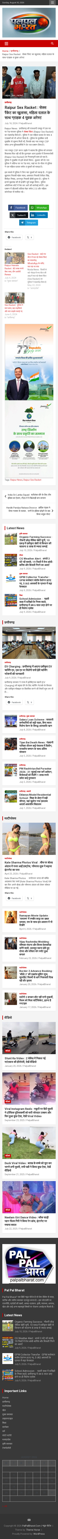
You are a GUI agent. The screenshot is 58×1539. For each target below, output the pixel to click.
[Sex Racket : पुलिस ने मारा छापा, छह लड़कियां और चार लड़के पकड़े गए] (14, 297)
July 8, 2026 (25, 729)
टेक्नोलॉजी (6, 1448)
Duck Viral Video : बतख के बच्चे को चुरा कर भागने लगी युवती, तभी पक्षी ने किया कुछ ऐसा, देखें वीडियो (28, 1166)
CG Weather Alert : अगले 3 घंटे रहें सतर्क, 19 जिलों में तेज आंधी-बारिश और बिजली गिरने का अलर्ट (36, 562)
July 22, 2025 (11, 1228)
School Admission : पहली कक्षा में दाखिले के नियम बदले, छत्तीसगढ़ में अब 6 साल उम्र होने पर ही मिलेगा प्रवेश (35, 603)
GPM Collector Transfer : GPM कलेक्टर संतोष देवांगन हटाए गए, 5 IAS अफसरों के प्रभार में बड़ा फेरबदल (35, 582)
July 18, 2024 (11, 123)
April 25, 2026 (11, 873)
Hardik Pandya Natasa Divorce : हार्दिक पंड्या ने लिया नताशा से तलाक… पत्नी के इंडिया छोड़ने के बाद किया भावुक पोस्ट (28, 511)
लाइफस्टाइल (7, 1418)
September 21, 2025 (15, 1174)
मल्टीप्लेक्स (10, 818)
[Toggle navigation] (6, 43)
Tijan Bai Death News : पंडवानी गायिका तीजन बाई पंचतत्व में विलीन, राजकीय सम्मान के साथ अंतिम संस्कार (36, 747)
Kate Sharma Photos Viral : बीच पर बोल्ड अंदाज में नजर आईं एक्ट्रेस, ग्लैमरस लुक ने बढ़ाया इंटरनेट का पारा (29, 866)
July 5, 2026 (25, 756)
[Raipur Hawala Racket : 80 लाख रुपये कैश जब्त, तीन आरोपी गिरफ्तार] (14, 258)
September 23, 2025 (15, 1120)
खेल (4, 1410)
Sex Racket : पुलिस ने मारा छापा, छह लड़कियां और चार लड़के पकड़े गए (14, 308)
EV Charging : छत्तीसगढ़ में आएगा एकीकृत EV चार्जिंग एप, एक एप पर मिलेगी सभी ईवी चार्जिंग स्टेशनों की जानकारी (28, 670)
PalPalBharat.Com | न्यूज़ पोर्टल (36, 1525)
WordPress (39, 1533)
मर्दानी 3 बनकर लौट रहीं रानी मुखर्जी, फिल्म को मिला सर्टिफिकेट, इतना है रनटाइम (36, 1000)
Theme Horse (33, 1529)
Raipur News (16, 480)
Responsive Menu (52, 2)
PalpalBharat (25, 123)
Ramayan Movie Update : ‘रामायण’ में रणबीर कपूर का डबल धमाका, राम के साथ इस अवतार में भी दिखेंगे (35, 920)
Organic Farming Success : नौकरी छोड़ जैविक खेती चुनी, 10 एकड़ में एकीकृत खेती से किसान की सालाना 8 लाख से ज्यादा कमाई (35, 541)
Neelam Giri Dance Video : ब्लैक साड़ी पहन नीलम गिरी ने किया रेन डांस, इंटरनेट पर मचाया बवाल (27, 1221)
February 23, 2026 (28, 958)
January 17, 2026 (27, 1007)
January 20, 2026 (27, 984)
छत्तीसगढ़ (8, 102)
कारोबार (5, 1427)
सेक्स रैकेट (28, 131)
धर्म (3, 1431)
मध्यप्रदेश (6, 1439)
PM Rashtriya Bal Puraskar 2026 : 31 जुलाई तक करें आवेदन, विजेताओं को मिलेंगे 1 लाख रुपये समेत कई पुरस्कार (35, 773)
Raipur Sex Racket (32, 480)
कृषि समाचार (23, 534)
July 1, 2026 (25, 808)
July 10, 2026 (25, 550)
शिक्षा (21, 595)
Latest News (15, 528)
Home (5, 1397)
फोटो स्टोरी (6, 1435)
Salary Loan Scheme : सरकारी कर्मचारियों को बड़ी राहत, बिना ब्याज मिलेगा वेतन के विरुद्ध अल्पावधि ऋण (36, 723)
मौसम (21, 555)
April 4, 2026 (25, 929)
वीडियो (8, 1017)
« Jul (4, 1506)
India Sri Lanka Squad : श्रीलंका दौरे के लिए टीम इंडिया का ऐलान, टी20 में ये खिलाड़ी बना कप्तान (29, 496)
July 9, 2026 (25, 568)
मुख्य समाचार (23, 574)
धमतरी (28, 791)
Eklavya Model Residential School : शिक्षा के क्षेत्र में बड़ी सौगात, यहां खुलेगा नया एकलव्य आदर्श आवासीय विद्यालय (35, 799)
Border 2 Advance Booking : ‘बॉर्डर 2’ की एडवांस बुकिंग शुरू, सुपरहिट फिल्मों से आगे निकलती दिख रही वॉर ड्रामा (36, 975)
